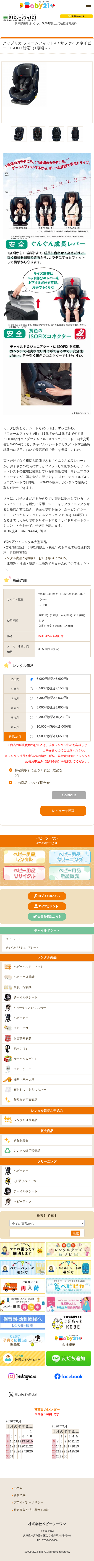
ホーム (18, 1487)
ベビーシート (13, 939)
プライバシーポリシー (28, 1502)
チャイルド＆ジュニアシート (22, 947)
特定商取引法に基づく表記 (31, 1510)
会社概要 (20, 1495)
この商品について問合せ (32, 782)
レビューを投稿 (63, 810)
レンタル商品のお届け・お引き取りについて (35, 558)
